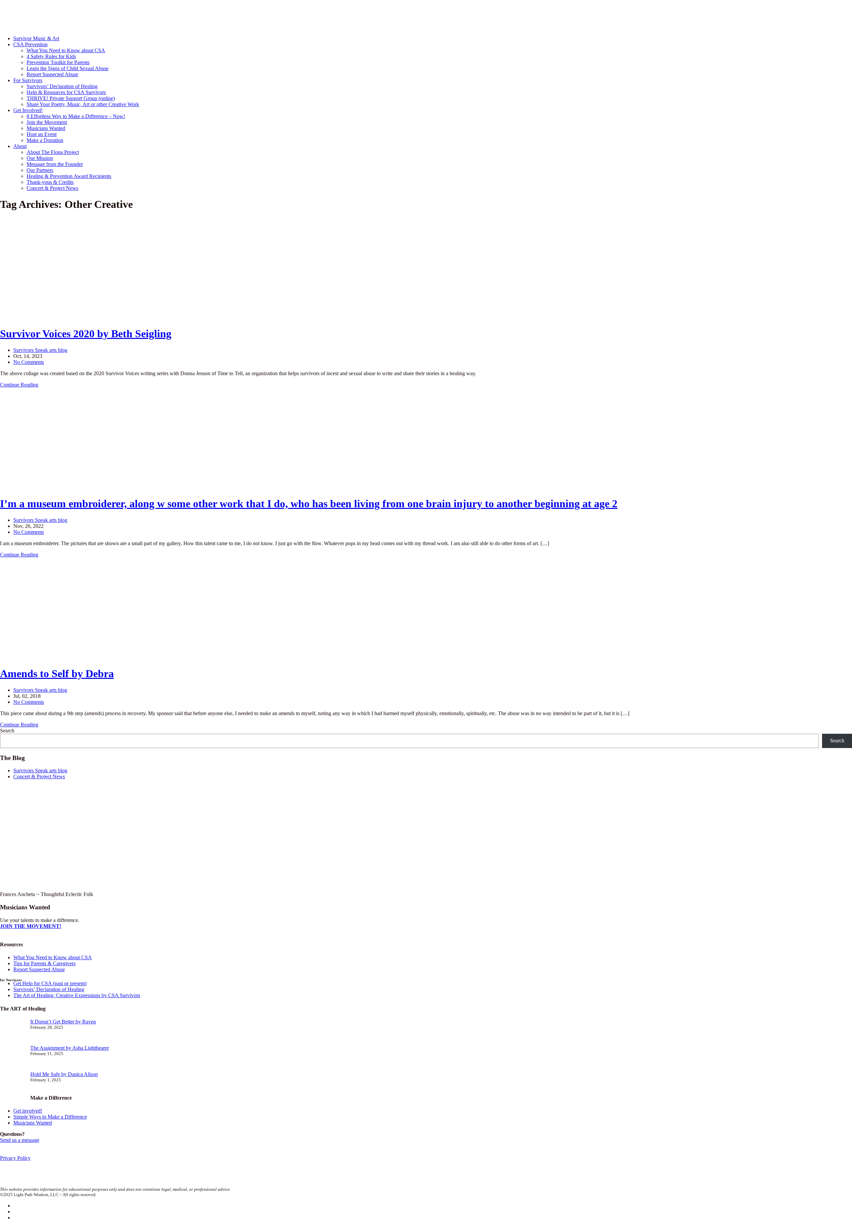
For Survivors (27, 80)
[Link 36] (50, 487)
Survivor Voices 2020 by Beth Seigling (85, 334)
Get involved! (27, 1111)
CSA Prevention (30, 44)
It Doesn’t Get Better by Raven (63, 1021)
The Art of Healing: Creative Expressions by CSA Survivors (76, 995)
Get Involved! (28, 110)
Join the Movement (47, 122)
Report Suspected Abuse (52, 74)
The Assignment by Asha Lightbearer (69, 1048)
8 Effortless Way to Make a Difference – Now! (76, 116)
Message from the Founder (55, 164)
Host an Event (42, 134)
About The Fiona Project (53, 152)
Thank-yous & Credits (50, 182)
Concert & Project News (52, 188)
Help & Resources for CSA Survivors (66, 92)
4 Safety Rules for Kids (51, 56)
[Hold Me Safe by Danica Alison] (12, 1084)
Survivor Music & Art (36, 38)
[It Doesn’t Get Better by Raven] (12, 1032)
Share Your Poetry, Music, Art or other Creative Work (83, 104)
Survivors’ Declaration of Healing (62, 86)
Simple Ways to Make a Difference (50, 1117)
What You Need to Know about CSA (66, 50)
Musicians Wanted (46, 128)
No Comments (28, 362)
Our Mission (40, 158)
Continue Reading (19, 384)
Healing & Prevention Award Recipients (69, 176)
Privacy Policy (15, 1158)
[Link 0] (63, 27)
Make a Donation (45, 140)
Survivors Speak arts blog (40, 350)
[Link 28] (50, 317)
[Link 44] (50, 657)
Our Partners (40, 170)
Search (7, 730)
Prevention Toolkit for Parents (58, 62)
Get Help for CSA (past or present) (50, 983)
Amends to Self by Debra (57, 674)
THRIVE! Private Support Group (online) (71, 98)
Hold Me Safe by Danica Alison (64, 1074)
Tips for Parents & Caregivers (44, 963)
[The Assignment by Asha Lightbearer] (12, 1058)
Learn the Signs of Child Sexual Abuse (67, 68)
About (20, 146)
